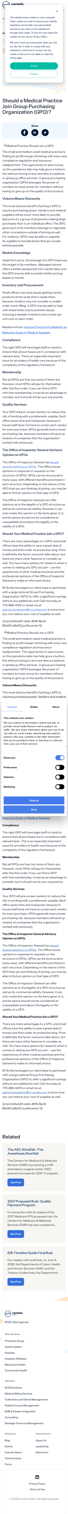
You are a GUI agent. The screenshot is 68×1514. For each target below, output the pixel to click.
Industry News (13, 1452)
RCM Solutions (13, 1387)
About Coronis (43, 1433)
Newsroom (42, 1452)
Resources (10, 1433)
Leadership (42, 1446)
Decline (34, 74)
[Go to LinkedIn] (37, 1478)
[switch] (59, 767)
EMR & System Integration (20, 1411)
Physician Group (14, 1341)
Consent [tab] (12, 707)
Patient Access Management (22, 1405)
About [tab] (55, 707)
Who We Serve (12, 1334)
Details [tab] (34, 707)
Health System (13, 1347)
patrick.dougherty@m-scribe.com (24, 609)
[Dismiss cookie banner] (57, 12)
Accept (34, 66)
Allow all (34, 800)
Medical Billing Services (18, 1393)
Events (9, 1446)
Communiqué (13, 1458)
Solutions (10, 1380)
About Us (41, 1440)
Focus (8, 1464)
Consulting (11, 1417)
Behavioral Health (15, 1364)
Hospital (10, 1352)
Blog (7, 1440)
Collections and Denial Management (26, 1399)
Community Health (16, 1370)
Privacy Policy (37, 1483)
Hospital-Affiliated (15, 1358)
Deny (34, 809)
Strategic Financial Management (24, 1423)
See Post (15, 1182)
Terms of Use (37, 1489)
